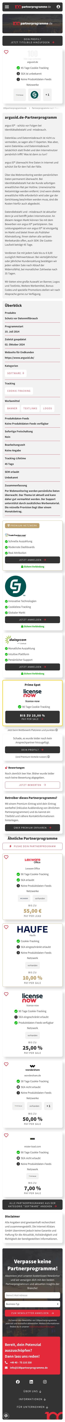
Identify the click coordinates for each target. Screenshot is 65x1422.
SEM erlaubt (12, 472)
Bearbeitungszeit (15, 444)
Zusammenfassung (16, 485)
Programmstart (14, 326)
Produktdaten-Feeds (17, 418)
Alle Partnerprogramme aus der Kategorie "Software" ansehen (32, 1205)
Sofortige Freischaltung (19, 431)
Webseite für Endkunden (19, 352)
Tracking (10, 383)
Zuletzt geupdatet (15, 339)
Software (14, 373)
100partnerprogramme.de (14, 108)
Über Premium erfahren (30, 827)
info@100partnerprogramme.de (29, 1367)
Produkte (10, 312)
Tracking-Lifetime (15, 458)
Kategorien (11, 365)
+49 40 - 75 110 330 (21, 1362)
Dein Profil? (30, 749)
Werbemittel (12, 401)
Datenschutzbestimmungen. (42, 1326)
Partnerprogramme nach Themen (47, 108)
